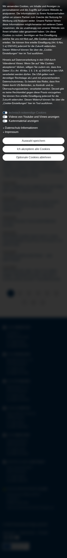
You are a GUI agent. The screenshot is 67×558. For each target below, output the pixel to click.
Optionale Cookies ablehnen (33, 157)
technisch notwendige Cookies (27, 112)
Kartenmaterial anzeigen (24, 120)
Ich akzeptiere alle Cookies (33, 149)
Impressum (11, 131)
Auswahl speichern (33, 140)
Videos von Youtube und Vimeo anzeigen (34, 116)
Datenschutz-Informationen (21, 127)
